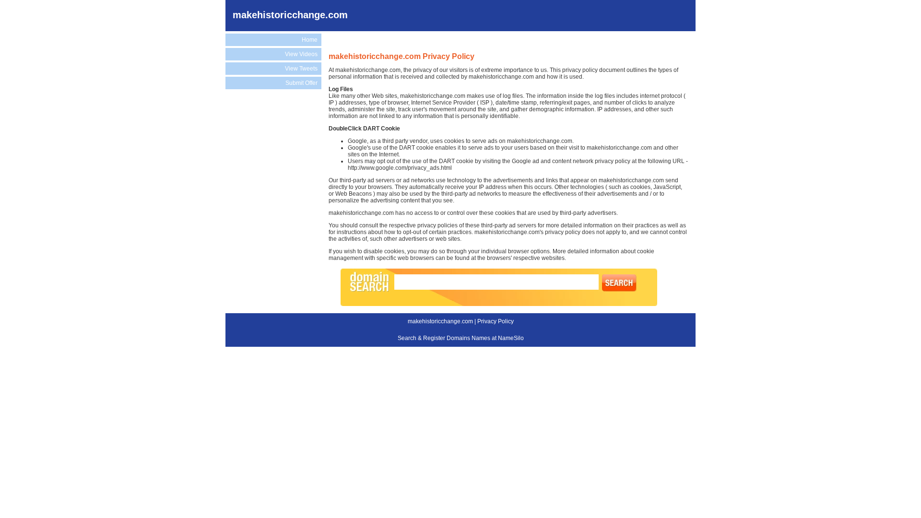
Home (310, 39)
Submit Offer (301, 83)
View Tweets (301, 68)
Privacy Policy (495, 321)
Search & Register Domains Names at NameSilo (461, 338)
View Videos (301, 54)
